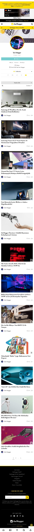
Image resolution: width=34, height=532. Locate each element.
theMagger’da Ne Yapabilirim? (17, 474)
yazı (11, 62)
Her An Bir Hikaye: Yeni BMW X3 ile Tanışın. (13, 326)
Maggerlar (17, 478)
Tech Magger (7, 115)
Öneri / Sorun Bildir (17, 485)
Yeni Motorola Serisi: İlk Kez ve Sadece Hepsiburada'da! (14, 203)
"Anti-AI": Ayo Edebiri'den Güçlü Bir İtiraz (15, 387)
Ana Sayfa (17, 470)
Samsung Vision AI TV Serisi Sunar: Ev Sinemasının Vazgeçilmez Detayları (14, 141)
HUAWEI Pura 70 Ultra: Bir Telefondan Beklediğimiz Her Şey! (14, 417)
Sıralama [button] (28, 85)
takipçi (22, 62)
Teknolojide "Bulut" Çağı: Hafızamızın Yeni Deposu (15, 357)
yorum (16, 62)
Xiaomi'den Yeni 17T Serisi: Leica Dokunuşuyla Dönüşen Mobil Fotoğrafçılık (15, 172)
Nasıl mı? (25, 20)
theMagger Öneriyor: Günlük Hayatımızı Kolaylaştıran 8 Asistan (15, 234)
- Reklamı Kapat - (17, 18)
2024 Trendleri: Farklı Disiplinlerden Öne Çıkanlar (15, 447)
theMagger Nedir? (17, 472)
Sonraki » (21, 458)
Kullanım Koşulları (17, 480)
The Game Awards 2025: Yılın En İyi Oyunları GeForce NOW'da (13, 265)
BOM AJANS (20, 526)
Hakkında (18, 71)
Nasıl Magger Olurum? (17, 476)
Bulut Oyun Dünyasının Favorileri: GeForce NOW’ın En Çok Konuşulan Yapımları (16, 295)
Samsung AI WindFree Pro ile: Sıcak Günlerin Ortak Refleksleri (13, 111)
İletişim (17, 483)
